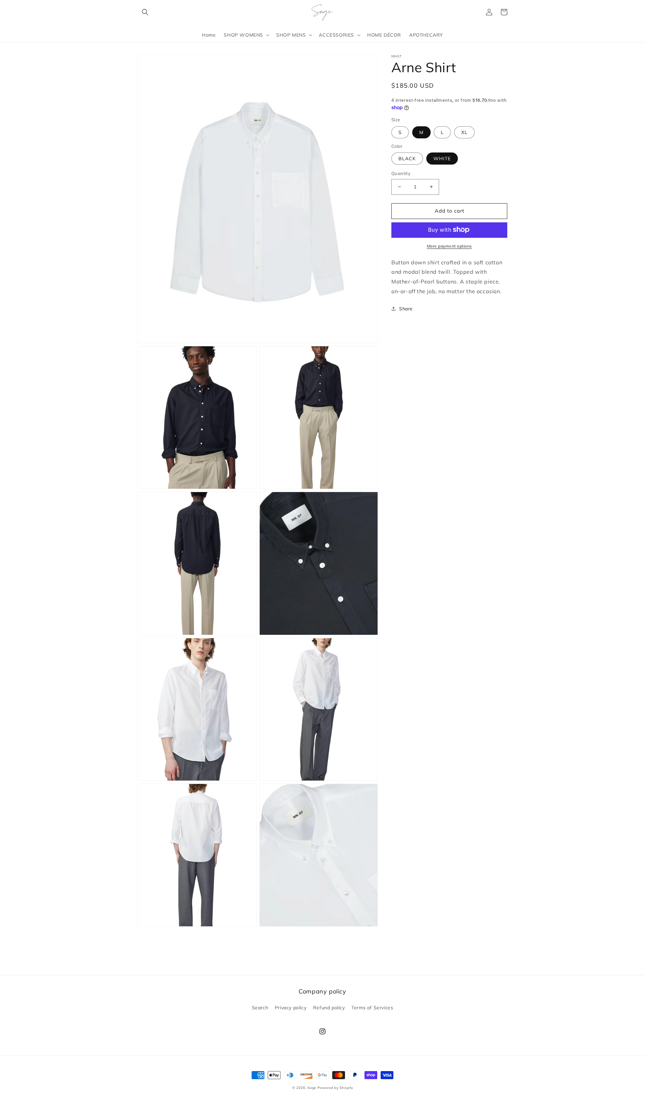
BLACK (407, 159)
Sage (311, 1088)
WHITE (442, 159)
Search (260, 1008)
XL (464, 132)
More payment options (449, 245)
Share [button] (406, 308)
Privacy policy (290, 1008)
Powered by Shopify (335, 1088)
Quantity (401, 173)
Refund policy (329, 1008)
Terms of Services (372, 1008)
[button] (145, 12)
